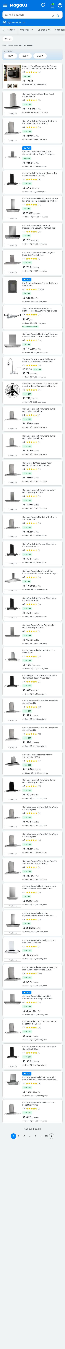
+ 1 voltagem (12, 114)
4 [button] (30, 1136)
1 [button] (13, 1136)
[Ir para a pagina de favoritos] (43, 5)
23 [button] (46, 1136)
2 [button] (19, 1136)
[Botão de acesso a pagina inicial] (23, 5)
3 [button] (24, 1136)
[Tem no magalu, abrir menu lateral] (5, 5)
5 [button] (35, 1136)
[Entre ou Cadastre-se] (60, 5)
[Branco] (9, 86)
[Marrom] (15, 86)
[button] (53, 15)
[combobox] (32, 15)
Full (9, 39)
